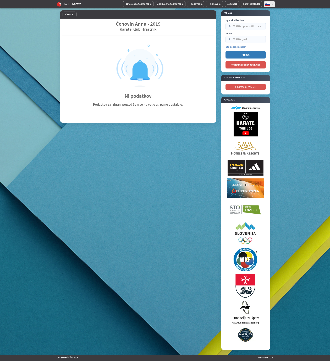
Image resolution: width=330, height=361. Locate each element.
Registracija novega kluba (245, 64)
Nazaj (70, 14)
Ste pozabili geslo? (236, 47)
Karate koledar (251, 4)
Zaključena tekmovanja (170, 4)
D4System (62, 358)
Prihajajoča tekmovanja (138, 4)
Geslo (229, 33)
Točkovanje (195, 4)
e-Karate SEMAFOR (245, 87)
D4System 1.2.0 (265, 358)
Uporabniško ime (235, 20)
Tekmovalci (214, 4)
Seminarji (232, 4)
